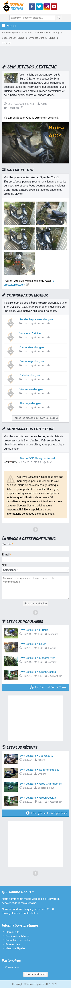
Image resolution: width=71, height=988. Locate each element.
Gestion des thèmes (17, 936)
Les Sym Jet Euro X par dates (49, 813)
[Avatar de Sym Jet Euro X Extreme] (19, 223)
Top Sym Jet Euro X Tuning (51, 687)
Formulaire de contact (18, 940)
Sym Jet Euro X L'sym (32, 643)
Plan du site (12, 932)
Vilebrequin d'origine (31, 389)
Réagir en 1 (15, 107)
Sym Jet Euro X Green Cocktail (38, 671)
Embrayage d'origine (31, 361)
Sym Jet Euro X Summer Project (39, 769)
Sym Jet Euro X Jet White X (36, 755)
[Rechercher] (59, 17)
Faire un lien (12, 944)
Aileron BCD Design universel (37, 458)
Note (4, 565)
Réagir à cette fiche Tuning (31, 538)
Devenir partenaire (35, 974)
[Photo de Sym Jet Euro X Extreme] (52, 223)
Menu (11, 26)
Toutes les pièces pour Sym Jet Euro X (35, 418)
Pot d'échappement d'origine (36, 319)
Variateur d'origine (30, 333)
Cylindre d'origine (29, 375)
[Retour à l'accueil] (14, 7)
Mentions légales (15, 948)
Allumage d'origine (30, 403)
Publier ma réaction (35, 603)
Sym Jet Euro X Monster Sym (37, 657)
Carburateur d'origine (31, 347)
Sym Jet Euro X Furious (33, 629)
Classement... (13, 967)
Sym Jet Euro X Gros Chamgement (40, 783)
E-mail (6, 554)
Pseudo (7, 544)
